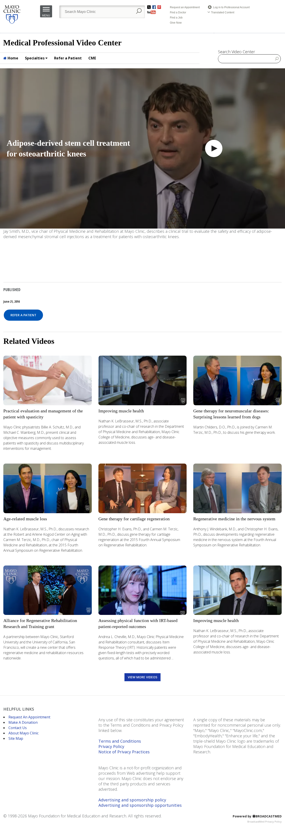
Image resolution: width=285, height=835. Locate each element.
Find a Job (176, 17)
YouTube (151, 12)
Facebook (154, 7)
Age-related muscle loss (25, 518)
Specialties (35, 58)
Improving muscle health (121, 410)
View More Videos (142, 677)
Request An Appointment (29, 717)
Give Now (176, 22)
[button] (214, 148)
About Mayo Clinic (23, 733)
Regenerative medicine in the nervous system (234, 518)
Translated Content (222, 12)
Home (12, 58)
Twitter (149, 7)
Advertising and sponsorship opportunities (140, 805)
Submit (277, 59)
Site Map (15, 738)
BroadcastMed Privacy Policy (264, 821)
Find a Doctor (178, 12)
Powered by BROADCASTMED (257, 816)
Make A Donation (23, 722)
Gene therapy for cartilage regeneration (134, 518)
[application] (142, 148)
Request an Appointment (185, 7)
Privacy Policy (111, 746)
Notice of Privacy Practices (124, 751)
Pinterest (159, 7)
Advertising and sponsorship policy (132, 800)
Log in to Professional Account (231, 7)
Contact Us (17, 727)
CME (92, 58)
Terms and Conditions (119, 741)
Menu (46, 15)
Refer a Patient (68, 58)
